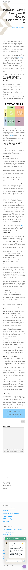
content (11, 135)
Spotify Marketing (7, 482)
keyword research (19, 133)
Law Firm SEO (6, 488)
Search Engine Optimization (18, 27)
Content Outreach (7, 485)
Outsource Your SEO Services (14, 416)
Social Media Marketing (8, 483)
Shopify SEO (5, 487)
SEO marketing (20, 57)
